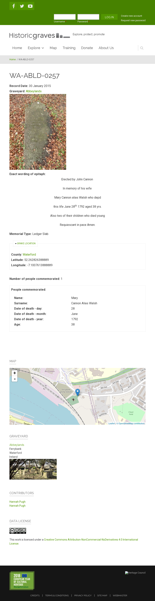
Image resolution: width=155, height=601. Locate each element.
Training (69, 48)
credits (35, 595)
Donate (87, 48)
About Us (106, 48)
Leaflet (111, 423)
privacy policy (82, 595)
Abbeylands (34, 91)
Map (53, 48)
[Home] (39, 36)
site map (102, 595)
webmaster (120, 595)
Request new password (133, 20)
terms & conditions (57, 595)
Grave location (26, 243)
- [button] (14, 378)
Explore (34, 48)
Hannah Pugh (17, 501)
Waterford (29, 254)
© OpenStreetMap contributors (130, 423)
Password (83, 21)
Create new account (131, 16)
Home (17, 48)
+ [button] (14, 373)
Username (60, 21)
